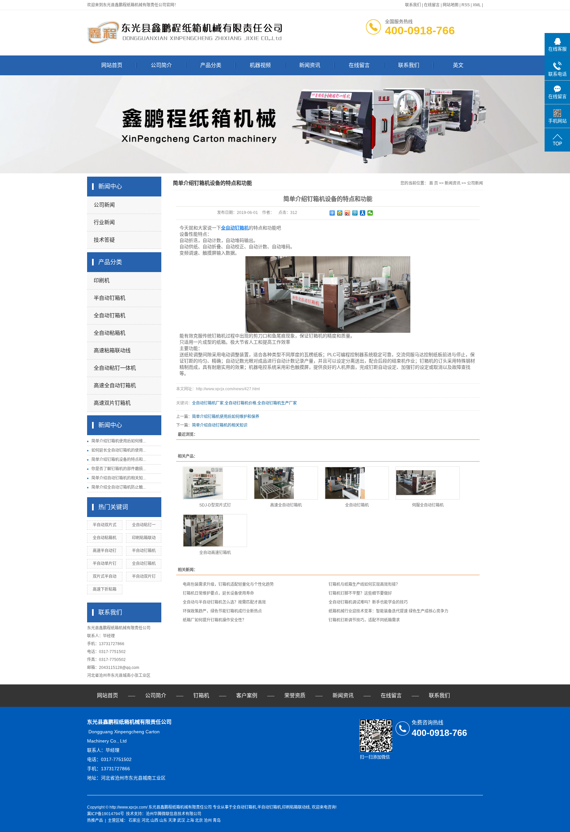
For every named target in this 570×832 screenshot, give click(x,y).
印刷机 (102, 280)
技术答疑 (104, 240)
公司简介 (161, 65)
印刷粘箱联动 (144, 538)
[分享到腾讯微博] (355, 213)
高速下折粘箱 (104, 589)
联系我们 (413, 5)
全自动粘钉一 (144, 525)
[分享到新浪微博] (347, 213)
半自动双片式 (104, 525)
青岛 (217, 820)
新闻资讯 (309, 65)
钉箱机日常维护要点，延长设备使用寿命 (218, 593)
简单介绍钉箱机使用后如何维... (118, 441)
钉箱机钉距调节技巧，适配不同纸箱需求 (364, 620)
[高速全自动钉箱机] (286, 483)
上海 (190, 820)
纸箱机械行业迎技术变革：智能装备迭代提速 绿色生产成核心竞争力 (388, 611)
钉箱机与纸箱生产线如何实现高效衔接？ (364, 584)
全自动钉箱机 (109, 315)
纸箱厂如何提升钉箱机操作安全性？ (214, 620)
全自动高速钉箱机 (215, 552)
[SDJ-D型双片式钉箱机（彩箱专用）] (215, 483)
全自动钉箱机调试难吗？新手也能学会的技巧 (368, 602)
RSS (465, 5)
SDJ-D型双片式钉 (215, 505)
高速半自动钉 (104, 550)
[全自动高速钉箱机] (215, 530)
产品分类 (210, 65)
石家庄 (135, 820)
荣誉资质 (294, 695)
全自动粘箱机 (109, 333)
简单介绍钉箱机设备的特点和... (118, 459)
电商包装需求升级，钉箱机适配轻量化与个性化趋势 (228, 584)
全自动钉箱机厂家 (208, 403)
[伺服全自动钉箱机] (428, 483)
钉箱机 (201, 695)
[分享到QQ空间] (340, 213)
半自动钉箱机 (109, 298)
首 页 (433, 183)
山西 (154, 820)
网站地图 (451, 5)
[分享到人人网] (362, 213)
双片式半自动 (104, 576)
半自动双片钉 (144, 576)
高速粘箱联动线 (112, 350)
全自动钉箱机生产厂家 (277, 403)
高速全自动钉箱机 (115, 385)
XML (477, 5)
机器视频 (260, 65)
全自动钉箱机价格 (240, 403)
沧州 (208, 820)
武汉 (181, 820)
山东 (163, 820)
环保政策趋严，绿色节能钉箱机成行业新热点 (222, 611)
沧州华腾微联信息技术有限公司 (173, 814)
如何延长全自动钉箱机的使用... (118, 450)
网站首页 (111, 65)
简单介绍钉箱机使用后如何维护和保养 (225, 416)
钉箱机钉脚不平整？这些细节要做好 (360, 593)
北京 (199, 820)
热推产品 (95, 820)
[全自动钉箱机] (357, 483)
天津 (172, 820)
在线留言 (432, 5)
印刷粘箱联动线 (296, 807)
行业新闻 (104, 222)
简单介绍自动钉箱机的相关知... (118, 478)
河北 (145, 820)
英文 (458, 65)
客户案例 (246, 695)
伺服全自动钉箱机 (428, 505)
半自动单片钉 (104, 563)
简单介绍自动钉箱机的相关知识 (219, 425)
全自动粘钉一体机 (115, 368)
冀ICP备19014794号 (105, 814)
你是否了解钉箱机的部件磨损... (118, 469)
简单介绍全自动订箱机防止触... (118, 487)
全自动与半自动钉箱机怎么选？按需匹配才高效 (224, 602)
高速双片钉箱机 (112, 403)
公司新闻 (104, 205)
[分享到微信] (370, 213)
